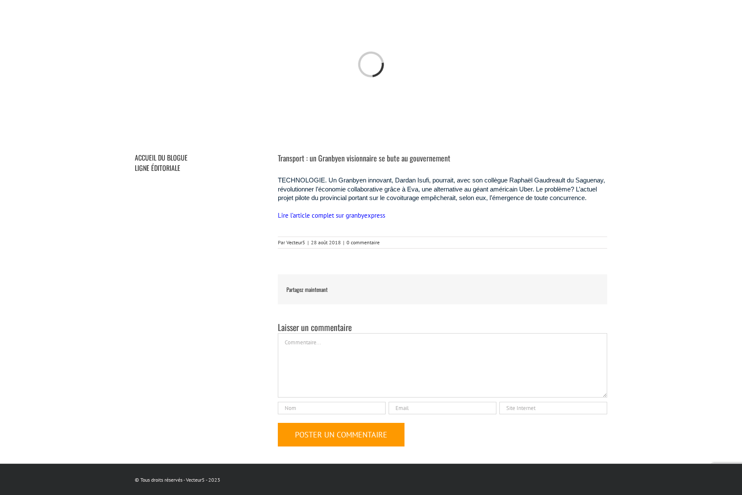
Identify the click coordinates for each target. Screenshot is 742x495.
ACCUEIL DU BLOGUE (161, 157)
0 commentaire (363, 242)
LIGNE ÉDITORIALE (157, 168)
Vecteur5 (295, 242)
